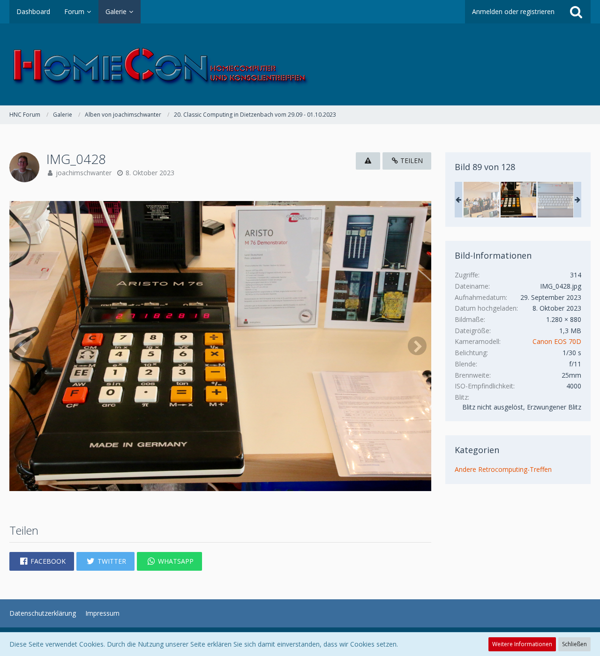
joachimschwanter (84, 172)
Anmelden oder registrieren (513, 11)
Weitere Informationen (522, 644)
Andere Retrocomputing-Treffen (503, 469)
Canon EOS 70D (556, 341)
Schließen (574, 644)
